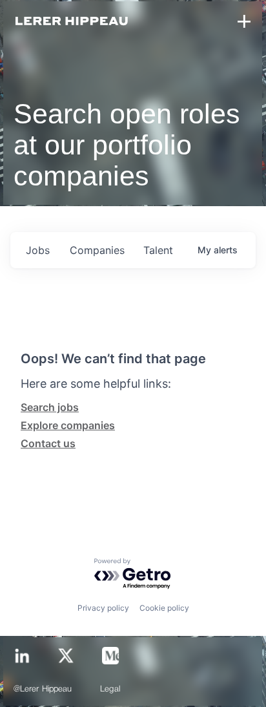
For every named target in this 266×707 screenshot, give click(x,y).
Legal (110, 689)
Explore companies (68, 425)
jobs (38, 250)
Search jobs (50, 407)
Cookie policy (164, 608)
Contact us (48, 443)
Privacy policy (103, 608)
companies (97, 250)
